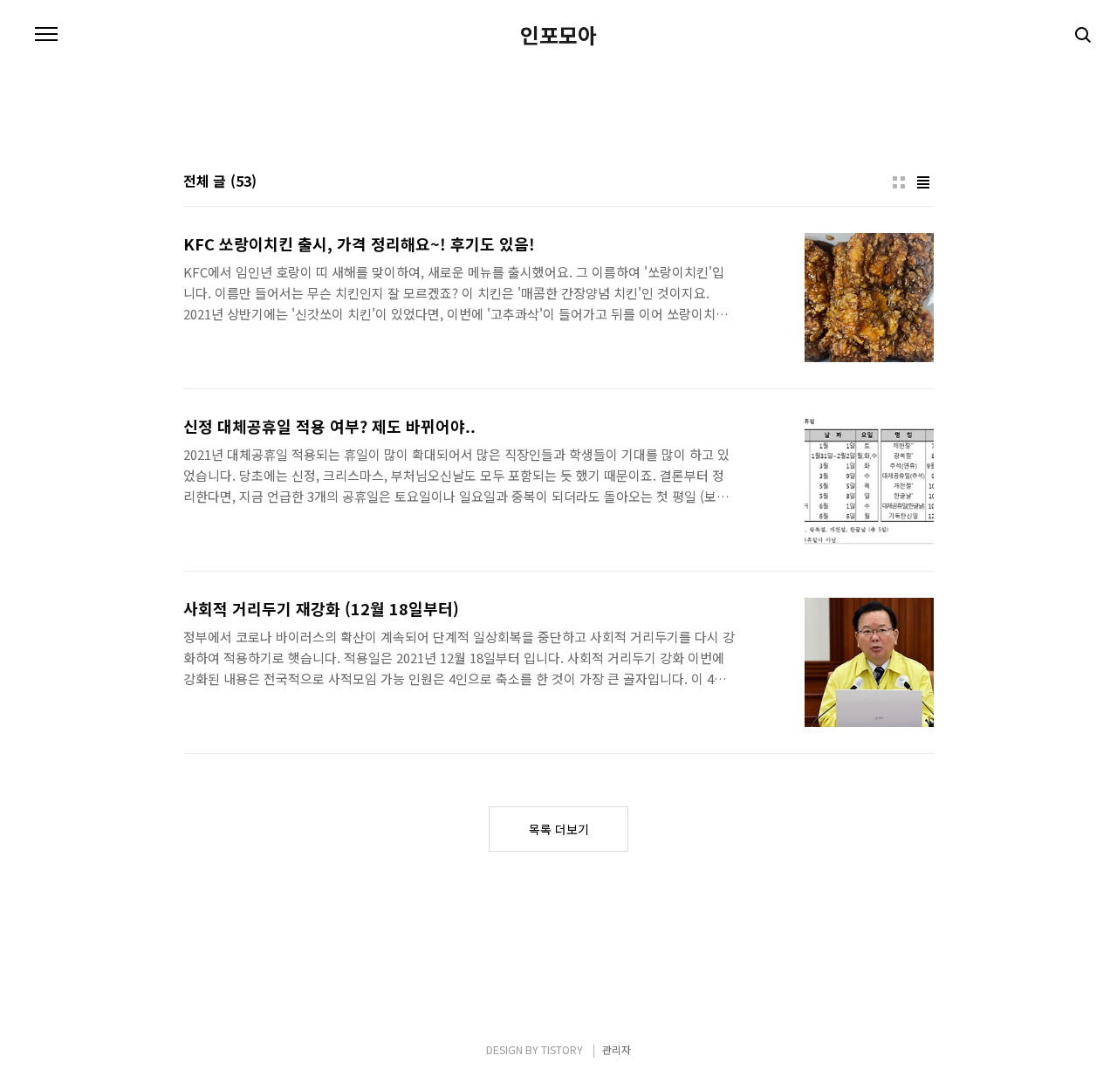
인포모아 (558, 34)
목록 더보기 (559, 829)
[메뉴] (46, 34)
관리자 (616, 1049)
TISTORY (562, 1049)
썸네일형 (898, 182)
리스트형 (923, 182)
